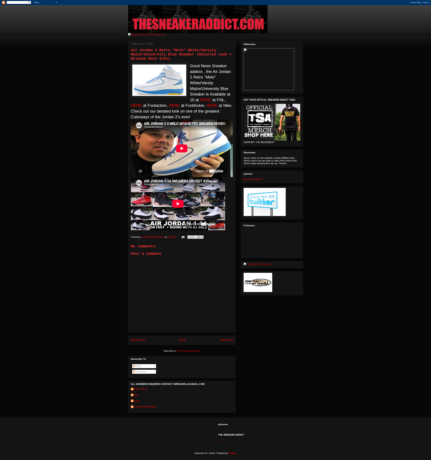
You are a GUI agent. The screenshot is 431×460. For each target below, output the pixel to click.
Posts (138, 366)
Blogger (232, 453)
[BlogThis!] (192, 237)
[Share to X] (195, 237)
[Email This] (189, 237)
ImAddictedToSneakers (145, 406)
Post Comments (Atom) (188, 351)
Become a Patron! (253, 179)
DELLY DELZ (140, 389)
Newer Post (138, 340)
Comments (140, 371)
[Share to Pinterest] (202, 237)
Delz (136, 395)
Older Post (226, 340)
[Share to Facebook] (198, 237)
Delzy (137, 401)
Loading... (223, 440)
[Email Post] (182, 237)
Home (182, 340)
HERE (206, 100)
